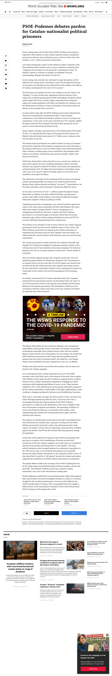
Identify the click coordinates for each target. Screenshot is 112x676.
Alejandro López (27, 44)
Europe (78, 523)
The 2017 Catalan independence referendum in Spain (59, 523)
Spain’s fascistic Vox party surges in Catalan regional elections (71, 501)
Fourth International (32, 16)
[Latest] (10, 12)
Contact (97, 2)
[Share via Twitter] (6, 60)
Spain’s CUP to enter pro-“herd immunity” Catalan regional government (32, 501)
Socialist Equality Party (48, 16)
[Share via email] (6, 74)
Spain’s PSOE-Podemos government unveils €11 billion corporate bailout (52, 501)
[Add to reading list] (6, 88)
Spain (24, 523)
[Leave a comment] (6, 84)
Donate (84, 16)
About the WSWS (67, 16)
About (102, 2)
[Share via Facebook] (6, 56)
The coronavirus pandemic (36, 523)
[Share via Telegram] (6, 70)
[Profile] (106, 3)
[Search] (106, 12)
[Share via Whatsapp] (6, 65)
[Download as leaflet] (6, 79)
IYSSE (58, 16)
